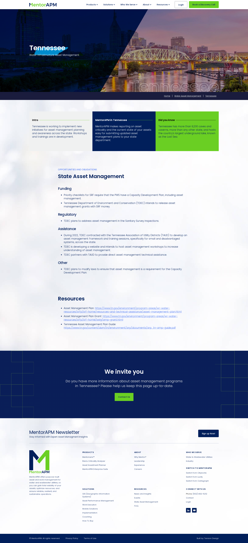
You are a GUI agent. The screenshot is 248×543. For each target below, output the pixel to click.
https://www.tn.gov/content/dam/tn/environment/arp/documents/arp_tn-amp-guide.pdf (120, 327)
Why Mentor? (140, 457)
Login (181, 4)
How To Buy (87, 520)
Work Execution (89, 504)
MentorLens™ (88, 457)
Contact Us (124, 397)
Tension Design (211, 538)
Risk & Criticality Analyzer (93, 461)
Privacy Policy (72, 538)
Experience (139, 465)
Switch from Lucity (194, 477)
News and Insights (142, 493)
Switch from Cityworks (196, 472)
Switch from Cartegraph (197, 481)
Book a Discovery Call (203, 4)
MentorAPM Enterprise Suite (95, 469)
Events (137, 497)
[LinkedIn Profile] (188, 510)
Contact (189, 497)
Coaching (87, 516)
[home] (43, 4)
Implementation (89, 512)
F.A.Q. (136, 506)
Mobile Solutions (90, 508)
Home (167, 95)
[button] (92, 4)
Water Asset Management (187, 95)
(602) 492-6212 (200, 493)
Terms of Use (90, 538)
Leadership (139, 461)
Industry (189, 461)
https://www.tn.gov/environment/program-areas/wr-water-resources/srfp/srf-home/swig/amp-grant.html (121, 318)
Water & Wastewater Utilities (199, 457)
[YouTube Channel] (194, 510)
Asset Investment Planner (94, 465)
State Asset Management (146, 501)
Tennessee (210, 95)
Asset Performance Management (98, 500)
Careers (138, 469)
